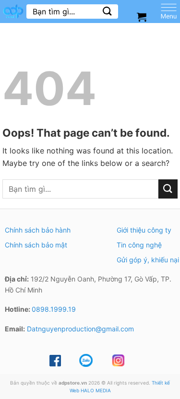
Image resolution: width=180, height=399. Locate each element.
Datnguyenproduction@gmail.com (80, 329)
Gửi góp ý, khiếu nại (148, 260)
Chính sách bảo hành (38, 230)
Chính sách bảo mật (36, 245)
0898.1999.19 (54, 309)
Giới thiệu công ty (144, 230)
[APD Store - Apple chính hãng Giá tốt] (13, 11)
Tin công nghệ (139, 245)
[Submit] (107, 11)
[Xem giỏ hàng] (141, 16)
